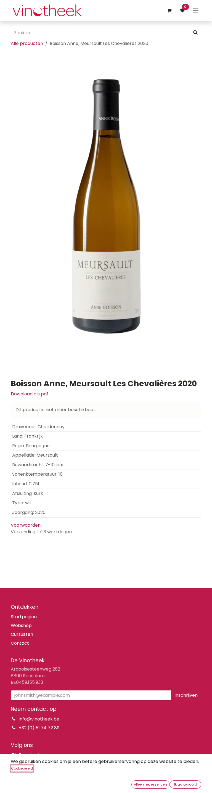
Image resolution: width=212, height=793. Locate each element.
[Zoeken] (195, 33)
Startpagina (24, 616)
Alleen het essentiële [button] (150, 784)
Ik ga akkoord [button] (185, 784)
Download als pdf (29, 394)
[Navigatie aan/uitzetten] (195, 10)
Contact (20, 643)
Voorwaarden (26, 525)
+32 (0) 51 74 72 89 (39, 728)
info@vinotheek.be (39, 719)
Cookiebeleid (22, 768)
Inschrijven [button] (186, 695)
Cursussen (22, 634)
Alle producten (27, 43)
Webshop (21, 625)
